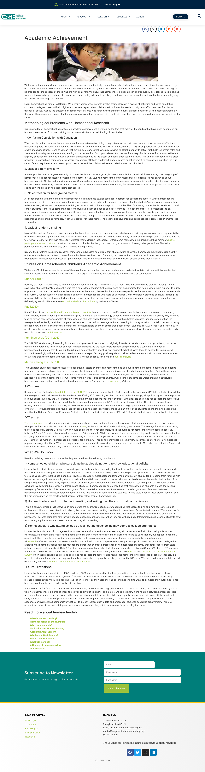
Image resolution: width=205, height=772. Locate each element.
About (64, 17)
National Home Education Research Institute (68, 312)
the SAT (132, 551)
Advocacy (82, 17)
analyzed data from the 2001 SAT (69, 392)
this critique (88, 301)
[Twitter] (137, 752)
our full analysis (70, 301)
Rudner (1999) (34, 279)
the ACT (146, 551)
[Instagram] (145, 752)
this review (112, 381)
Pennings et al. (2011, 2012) (42, 337)
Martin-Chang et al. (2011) (41, 362)
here (84, 426)
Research (102, 17)
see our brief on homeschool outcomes (70, 561)
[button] (145, 29)
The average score (34, 423)
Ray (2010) (31, 306)
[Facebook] (130, 752)
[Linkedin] (153, 752)
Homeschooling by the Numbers (47, 621)
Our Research (37, 648)
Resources (121, 17)
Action (140, 17)
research (32, 541)
